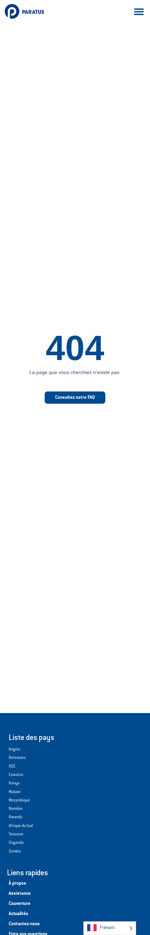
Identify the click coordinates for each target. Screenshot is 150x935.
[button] (139, 11)
